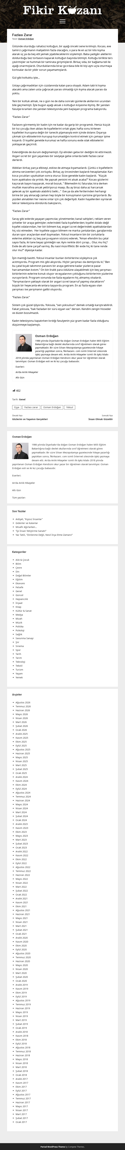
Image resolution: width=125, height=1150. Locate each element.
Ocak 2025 (21, 773)
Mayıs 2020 (22, 965)
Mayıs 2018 (22, 1059)
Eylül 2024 (21, 788)
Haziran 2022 (23, 875)
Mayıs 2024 (22, 804)
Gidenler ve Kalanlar (27, 523)
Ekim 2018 (21, 1039)
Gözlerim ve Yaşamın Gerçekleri (30, 419)
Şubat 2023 (22, 843)
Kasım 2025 (22, 737)
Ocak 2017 (21, 1122)
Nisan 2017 (22, 1110)
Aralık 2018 (22, 1031)
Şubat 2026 (22, 726)
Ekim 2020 (21, 945)
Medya (19, 614)
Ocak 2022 (21, 894)
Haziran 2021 (23, 914)
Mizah (19, 618)
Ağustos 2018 (23, 1047)
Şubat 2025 (22, 769)
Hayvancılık (22, 599)
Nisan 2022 (22, 882)
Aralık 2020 (22, 937)
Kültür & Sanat (24, 610)
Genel (22, 399)
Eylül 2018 (21, 1043)
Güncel (19, 595)
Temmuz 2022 (23, 871)
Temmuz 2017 (23, 1098)
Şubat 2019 (22, 1024)
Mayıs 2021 (22, 918)
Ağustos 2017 (23, 1094)
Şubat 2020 (22, 976)
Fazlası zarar (31, 407)
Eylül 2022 (21, 863)
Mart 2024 (21, 812)
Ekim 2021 (21, 906)
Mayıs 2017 (22, 1106)
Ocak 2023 (21, 847)
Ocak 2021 (21, 933)
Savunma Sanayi (25, 638)
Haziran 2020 (23, 961)
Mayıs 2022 (22, 878)
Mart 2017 (21, 1114)
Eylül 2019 (21, 996)
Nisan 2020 (22, 969)
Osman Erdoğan (26, 38)
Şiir (17, 642)
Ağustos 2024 (23, 792)
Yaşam (19, 673)
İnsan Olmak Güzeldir (101, 419)
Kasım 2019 (22, 988)
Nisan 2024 (22, 808)
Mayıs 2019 (22, 1012)
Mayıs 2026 (22, 714)
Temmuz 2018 (23, 1051)
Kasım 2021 (22, 902)
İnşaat (19, 602)
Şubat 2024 (22, 816)
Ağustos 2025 (23, 749)
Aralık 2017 (22, 1078)
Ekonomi (20, 583)
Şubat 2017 (22, 1118)
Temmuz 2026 (23, 706)
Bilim (18, 563)
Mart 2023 (21, 839)
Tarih (18, 653)
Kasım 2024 (22, 780)
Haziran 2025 (23, 753)
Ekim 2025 (21, 741)
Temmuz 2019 (23, 1004)
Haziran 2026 (23, 710)
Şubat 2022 (22, 890)
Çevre (19, 567)
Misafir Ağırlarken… (26, 527)
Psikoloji (20, 630)
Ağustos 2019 (23, 1000)
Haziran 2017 (23, 1102)
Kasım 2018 (22, 1035)
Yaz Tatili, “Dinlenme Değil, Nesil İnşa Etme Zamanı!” (44, 534)
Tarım (19, 657)
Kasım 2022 (22, 855)
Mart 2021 (21, 925)
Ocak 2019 (21, 1027)
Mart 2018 (21, 1067)
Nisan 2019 (22, 1016)
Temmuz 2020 (23, 957)
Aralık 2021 (22, 898)
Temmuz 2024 (23, 796)
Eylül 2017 (21, 1090)
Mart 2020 (21, 973)
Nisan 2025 (22, 761)
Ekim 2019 (21, 992)
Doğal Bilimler (23, 575)
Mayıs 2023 (22, 835)
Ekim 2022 (21, 859)
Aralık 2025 (22, 733)
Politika (19, 626)
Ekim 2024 (21, 784)
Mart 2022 (21, 886)
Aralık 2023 (22, 824)
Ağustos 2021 (23, 910)
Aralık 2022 (22, 851)
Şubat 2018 (22, 1071)
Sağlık (19, 634)
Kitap (18, 606)
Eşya (16, 407)
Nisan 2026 (22, 718)
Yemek (19, 677)
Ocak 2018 (21, 1074)
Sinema (20, 646)
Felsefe (19, 587)
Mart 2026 (21, 722)
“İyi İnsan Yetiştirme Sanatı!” (31, 530)
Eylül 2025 (21, 745)
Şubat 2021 (22, 929)
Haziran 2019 (23, 1008)
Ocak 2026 (21, 729)
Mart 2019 (21, 1020)
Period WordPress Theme (53, 1146)
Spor (18, 650)
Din (17, 571)
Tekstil (19, 665)
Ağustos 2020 (23, 953)
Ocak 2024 (21, 820)
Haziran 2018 (23, 1055)
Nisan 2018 (22, 1063)
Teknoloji (20, 661)
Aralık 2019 (22, 984)
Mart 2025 (21, 765)
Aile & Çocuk (22, 559)
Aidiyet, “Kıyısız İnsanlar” (29, 519)
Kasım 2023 (22, 827)
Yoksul (69, 407)
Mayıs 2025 (22, 757)
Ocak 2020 (21, 980)
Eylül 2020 (21, 949)
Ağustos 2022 (23, 867)
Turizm (19, 669)
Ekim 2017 (21, 1086)
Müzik (19, 622)
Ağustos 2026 (23, 702)
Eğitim (19, 579)
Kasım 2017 (22, 1082)
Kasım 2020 (22, 941)
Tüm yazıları (18, 497)
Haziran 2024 (23, 800)
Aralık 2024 (22, 776)
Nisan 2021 (22, 922)
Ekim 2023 (21, 831)
